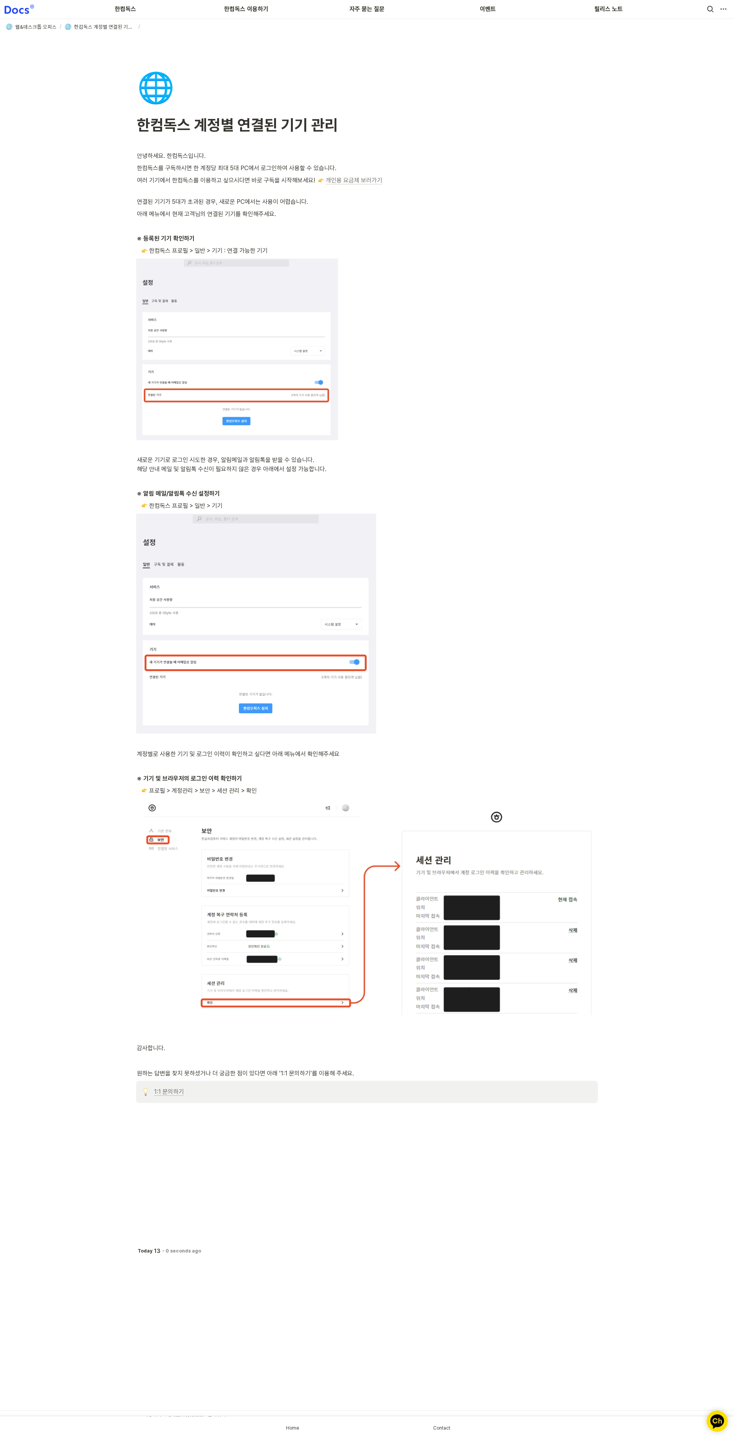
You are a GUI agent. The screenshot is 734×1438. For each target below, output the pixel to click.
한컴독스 (125, 9)
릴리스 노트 (608, 9)
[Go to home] (19, 9)
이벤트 (488, 9)
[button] (710, 9)
